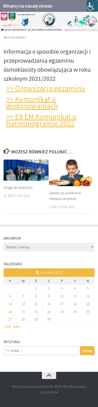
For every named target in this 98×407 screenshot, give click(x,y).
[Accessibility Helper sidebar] (92, 5)
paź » (17, 326)
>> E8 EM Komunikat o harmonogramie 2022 (41, 120)
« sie (7, 326)
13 (10, 303)
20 (10, 311)
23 (49, 311)
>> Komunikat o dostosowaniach (32, 102)
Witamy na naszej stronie (27, 6)
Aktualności (15, 37)
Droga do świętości (18, 187)
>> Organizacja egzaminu (45, 88)
